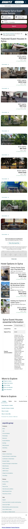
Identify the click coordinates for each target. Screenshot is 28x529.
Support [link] (4, 499)
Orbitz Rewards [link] (5, 445)
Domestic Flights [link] (5, 461)
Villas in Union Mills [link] (6, 414)
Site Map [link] (4, 443)
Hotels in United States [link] (7, 453)
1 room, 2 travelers (9, 22)
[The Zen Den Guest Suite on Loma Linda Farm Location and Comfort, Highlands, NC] (14, 122)
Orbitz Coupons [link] (5, 468)
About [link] (3, 428)
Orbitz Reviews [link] (5, 465)
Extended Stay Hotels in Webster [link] (9, 416)
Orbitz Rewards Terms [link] (7, 491)
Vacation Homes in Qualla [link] (7, 408)
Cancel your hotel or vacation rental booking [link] (11, 502)
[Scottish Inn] (14, 100)
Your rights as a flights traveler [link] (8, 511)
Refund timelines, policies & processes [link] (10, 507)
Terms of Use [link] (5, 486)
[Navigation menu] (25, 2)
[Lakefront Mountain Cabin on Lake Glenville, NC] (14, 167)
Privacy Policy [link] (5, 481)
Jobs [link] (3, 431)
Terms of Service (15, 527)
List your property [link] (6, 433)
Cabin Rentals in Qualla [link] (7, 405)
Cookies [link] (4, 484)
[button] (14, 64)
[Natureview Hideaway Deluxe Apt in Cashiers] (14, 188)
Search (14, 26)
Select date (7, 18)
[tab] (4, 401)
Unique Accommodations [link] (7, 473)
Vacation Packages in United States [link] (9, 463)
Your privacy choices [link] (6, 493)
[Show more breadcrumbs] (2, 5)
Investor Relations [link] (6, 440)
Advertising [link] (4, 447)
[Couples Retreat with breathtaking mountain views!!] (14, 226)
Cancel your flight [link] (6, 504)
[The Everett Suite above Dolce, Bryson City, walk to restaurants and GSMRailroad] (14, 77)
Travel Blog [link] (4, 475)
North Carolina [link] (8, 5)
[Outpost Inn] (14, 53)
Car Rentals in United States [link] (8, 458)
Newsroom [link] (4, 438)
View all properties (14, 243)
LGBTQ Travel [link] (5, 470)
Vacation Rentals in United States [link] (9, 456)
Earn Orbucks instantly (8, 33)
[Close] (26, 515)
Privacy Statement (6, 527)
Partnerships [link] (5, 435)
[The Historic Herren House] (14, 143)
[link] (14, 381)
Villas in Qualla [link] (4, 411)
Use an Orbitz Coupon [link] (7, 509)
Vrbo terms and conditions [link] (7, 488)
